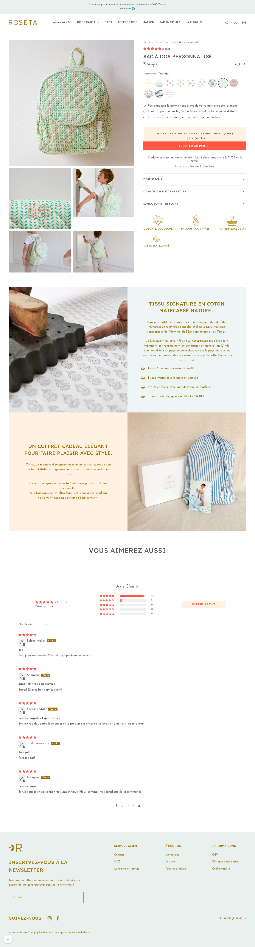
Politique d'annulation (225, 861)
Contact (119, 854)
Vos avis (170, 861)
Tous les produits (175, 868)
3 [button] (128, 806)
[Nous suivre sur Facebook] (57, 918)
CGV (215, 854)
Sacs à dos (162, 42)
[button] (152, 48)
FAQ (117, 861)
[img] (27, 635)
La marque (194, 22)
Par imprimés (170, 22)
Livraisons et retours (126, 868)
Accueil (147, 42)
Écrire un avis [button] (204, 604)
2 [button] (123, 806)
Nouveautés (62, 22)
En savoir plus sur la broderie (194, 166)
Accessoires (127, 22)
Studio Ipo (58, 932)
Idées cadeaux (88, 22)
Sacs (108, 22)
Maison (148, 22)
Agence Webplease (79, 932)
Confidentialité (221, 868)
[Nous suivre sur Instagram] (49, 918)
